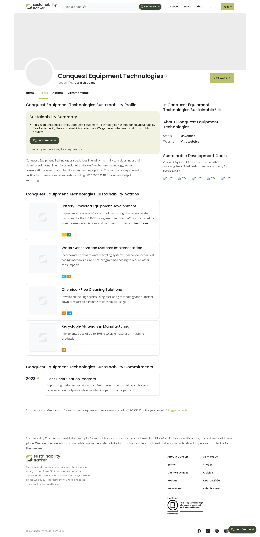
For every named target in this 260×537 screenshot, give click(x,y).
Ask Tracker (152, 6)
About (200, 6)
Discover (173, 6)
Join (226, 6)
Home (30, 93)
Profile (43, 93)
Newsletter (174, 488)
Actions (57, 93)
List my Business (177, 472)
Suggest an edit (177, 410)
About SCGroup (177, 456)
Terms (171, 464)
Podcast (173, 480)
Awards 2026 (211, 480)
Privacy (207, 464)
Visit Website (222, 78)
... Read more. (139, 223)
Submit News (211, 488)
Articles (208, 472)
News (187, 6)
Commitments (78, 93)
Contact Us (210, 456)
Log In (213, 6)
